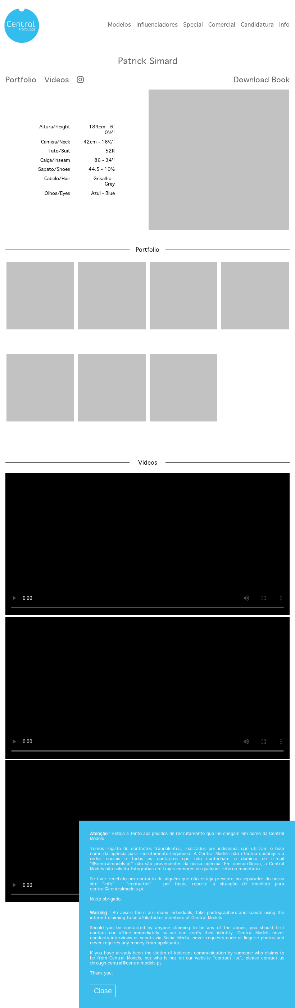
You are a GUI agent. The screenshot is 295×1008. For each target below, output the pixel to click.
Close (103, 991)
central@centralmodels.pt (117, 889)
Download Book (261, 80)
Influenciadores (157, 25)
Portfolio (20, 80)
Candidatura (257, 25)
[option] (147, 161)
